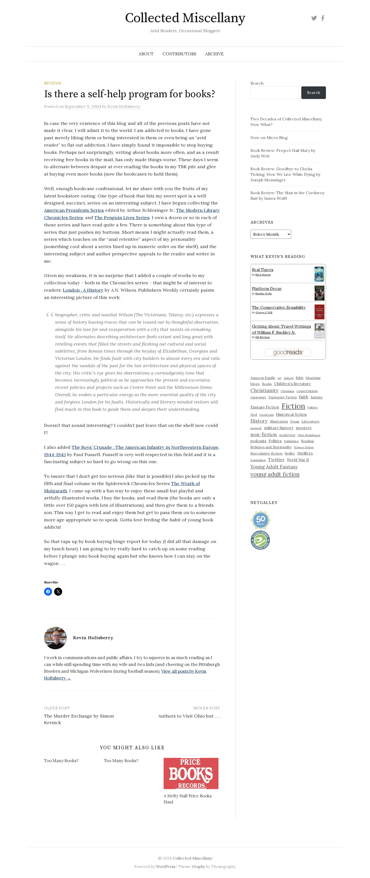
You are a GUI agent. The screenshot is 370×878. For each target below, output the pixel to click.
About (146, 54)
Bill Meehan (262, 337)
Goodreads (266, 415)
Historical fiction (291, 414)
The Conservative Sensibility (279, 307)
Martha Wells (263, 293)
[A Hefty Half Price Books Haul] (191, 773)
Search (257, 83)
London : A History (83, 290)
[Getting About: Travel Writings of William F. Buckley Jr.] (319, 330)
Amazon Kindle (262, 378)
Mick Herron (263, 274)
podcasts (258, 440)
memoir (256, 428)
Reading (307, 441)
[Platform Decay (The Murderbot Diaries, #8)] (319, 292)
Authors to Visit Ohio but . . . (189, 716)
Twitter (276, 459)
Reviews (52, 83)
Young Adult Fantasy (274, 467)
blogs (255, 384)
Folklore (313, 407)
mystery (304, 427)
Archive (214, 54)
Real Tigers (262, 269)
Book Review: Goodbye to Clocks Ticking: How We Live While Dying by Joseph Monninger (285, 174)
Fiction (293, 406)
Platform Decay (267, 288)
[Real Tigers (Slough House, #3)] (319, 273)
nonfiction (287, 435)
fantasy (317, 397)
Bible (300, 378)
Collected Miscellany (185, 18)
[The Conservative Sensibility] (319, 311)
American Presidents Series (74, 210)
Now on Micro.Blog (269, 137)
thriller (290, 453)
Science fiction (304, 447)
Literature (311, 421)
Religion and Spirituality (271, 447)
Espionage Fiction (283, 397)
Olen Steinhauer (309, 435)
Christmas (287, 391)
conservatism (307, 391)
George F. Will (263, 312)
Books (267, 384)
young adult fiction (275, 474)
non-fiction (263, 434)
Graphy (198, 866)
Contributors (179, 54)
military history (278, 427)
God (253, 415)
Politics (275, 440)
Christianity (264, 390)
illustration (279, 421)
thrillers (305, 453)
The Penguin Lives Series (122, 217)
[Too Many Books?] (74, 761)
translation (258, 460)
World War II (298, 459)
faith (303, 397)
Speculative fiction (266, 453)
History (259, 421)
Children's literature (292, 383)
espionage (258, 397)
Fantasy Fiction (264, 407)
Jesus (294, 421)
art (279, 378)
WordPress (165, 866)
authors (288, 378)
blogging (313, 378)
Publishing (291, 441)
